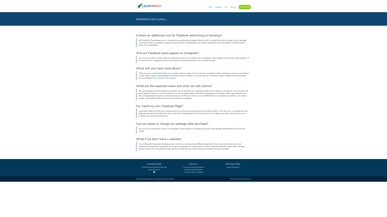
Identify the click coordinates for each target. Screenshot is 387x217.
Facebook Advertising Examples (193, 167)
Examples (218, 7)
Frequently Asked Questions (193, 170)
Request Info (244, 7)
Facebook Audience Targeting (193, 172)
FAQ (226, 7)
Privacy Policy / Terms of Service (240, 179)
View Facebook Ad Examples (164, 78)
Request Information (232, 167)
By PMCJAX (170, 179)
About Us (233, 7)
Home (210, 7)
